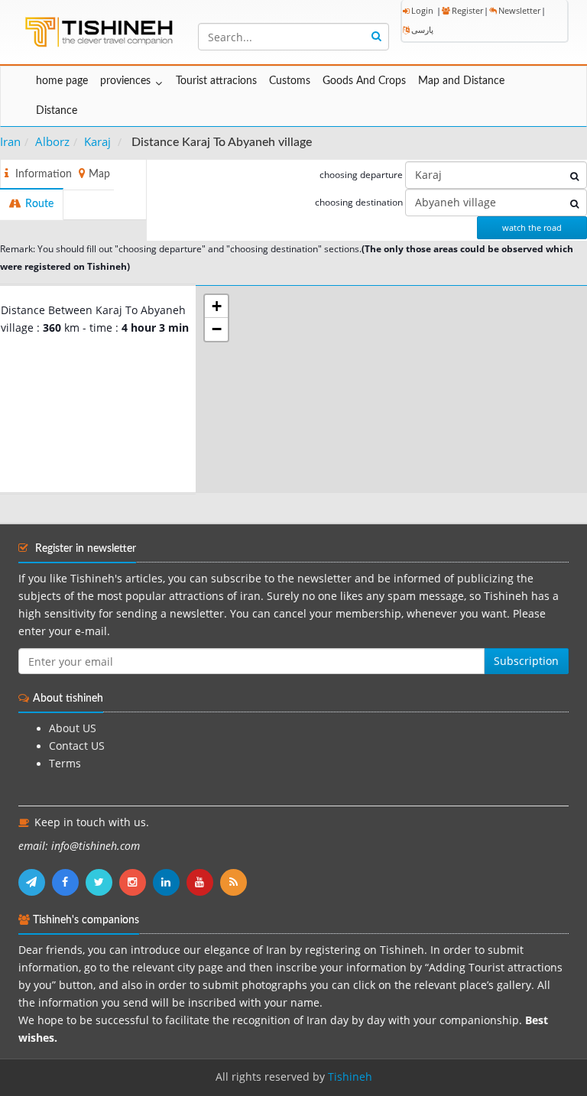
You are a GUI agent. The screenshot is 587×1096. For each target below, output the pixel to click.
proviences (125, 81)
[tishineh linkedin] (169, 882)
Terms (65, 763)
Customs (289, 81)
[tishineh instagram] (136, 882)
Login (422, 10)
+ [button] (217, 306)
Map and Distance (461, 81)
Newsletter (519, 10)
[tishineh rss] (235, 882)
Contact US (77, 746)
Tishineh (350, 1077)
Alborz (52, 141)
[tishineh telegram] (35, 882)
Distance (56, 110)
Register (467, 10)
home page (62, 81)
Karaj (97, 141)
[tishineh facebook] (69, 882)
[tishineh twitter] (102, 882)
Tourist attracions (216, 81)
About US (72, 728)
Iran (10, 141)
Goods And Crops (364, 81)
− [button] (217, 329)
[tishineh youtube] (203, 882)
